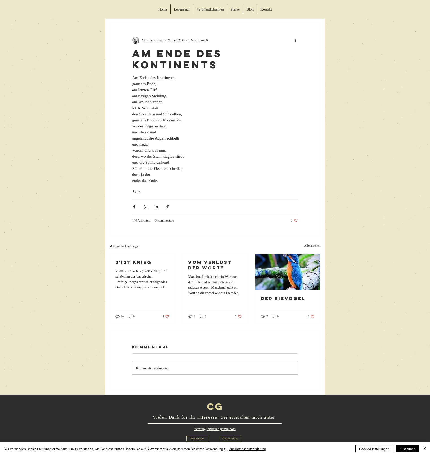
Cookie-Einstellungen (374, 449)
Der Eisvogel (283, 298)
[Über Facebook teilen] (134, 206)
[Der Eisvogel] (287, 272)
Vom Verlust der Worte (210, 265)
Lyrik (136, 191)
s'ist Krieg (133, 262)
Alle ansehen (312, 245)
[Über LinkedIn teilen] (156, 206)
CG (215, 406)
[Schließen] (424, 448)
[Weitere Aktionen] (295, 40)
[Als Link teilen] (167, 206)
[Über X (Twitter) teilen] (145, 206)
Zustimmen (407, 449)
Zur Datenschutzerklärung (247, 449)
